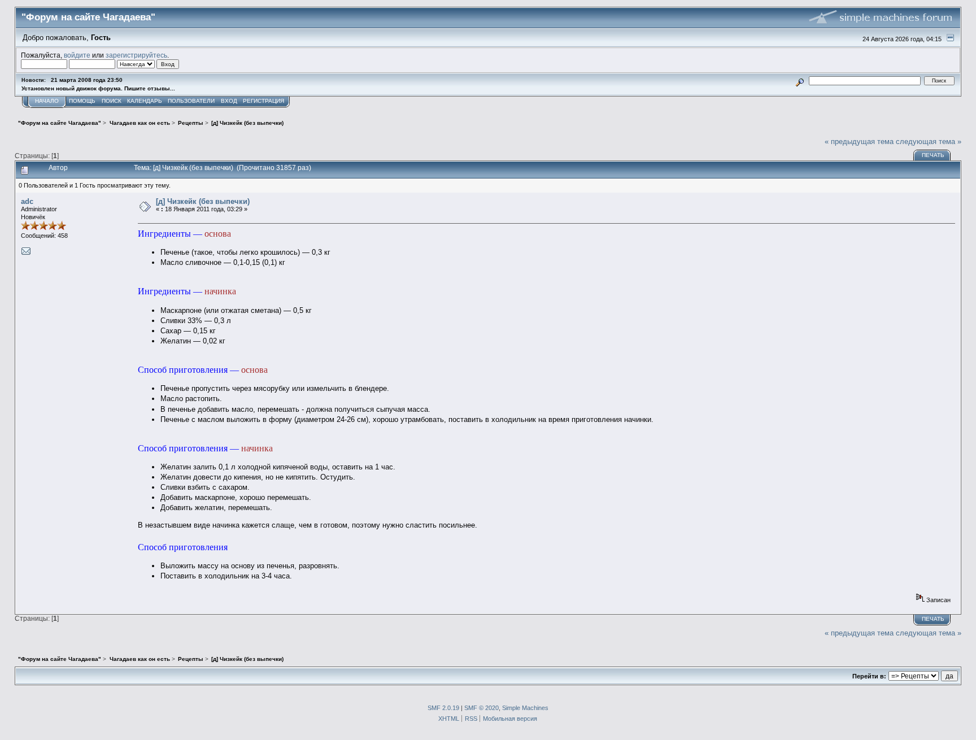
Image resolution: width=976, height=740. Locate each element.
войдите (77, 55)
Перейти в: (869, 676)
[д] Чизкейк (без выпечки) (203, 201)
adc (27, 201)
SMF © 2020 (481, 707)
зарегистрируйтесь (136, 55)
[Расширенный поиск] (800, 80)
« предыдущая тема (859, 141)
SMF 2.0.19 (443, 707)
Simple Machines (525, 707)
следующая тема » (928, 141)
